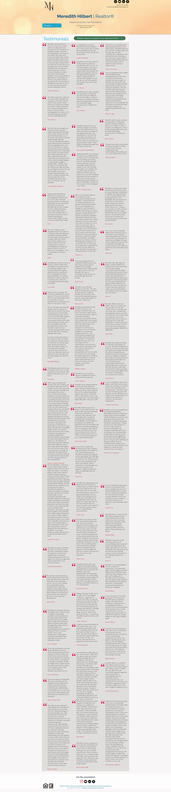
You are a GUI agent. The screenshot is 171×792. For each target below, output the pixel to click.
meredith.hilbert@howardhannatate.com (117, 7)
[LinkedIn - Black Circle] (123, 1)
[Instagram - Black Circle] (115, 1)
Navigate (47, 25)
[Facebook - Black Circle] (127, 1)
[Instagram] (81, 781)
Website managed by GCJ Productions (93, 788)
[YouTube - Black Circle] (119, 1)
